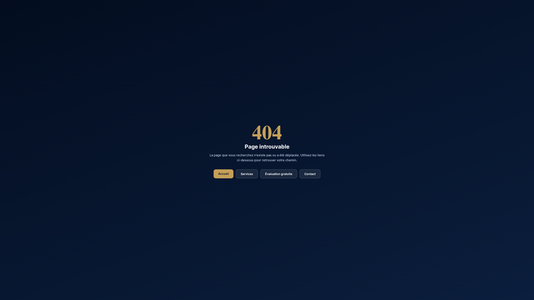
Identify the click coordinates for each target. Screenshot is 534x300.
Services (247, 174)
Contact (310, 174)
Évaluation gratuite (278, 174)
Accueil (223, 173)
